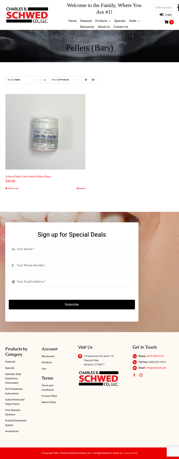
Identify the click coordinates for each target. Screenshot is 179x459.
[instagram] (140, 375)
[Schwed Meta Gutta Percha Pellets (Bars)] (45, 132)
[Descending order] (44, 79)
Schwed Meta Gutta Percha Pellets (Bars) (28, 176)
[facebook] (134, 375)
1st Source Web (130, 453)
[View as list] (93, 79)
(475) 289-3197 (155, 356)
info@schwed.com (156, 368)
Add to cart (13, 188)
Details (82, 188)
